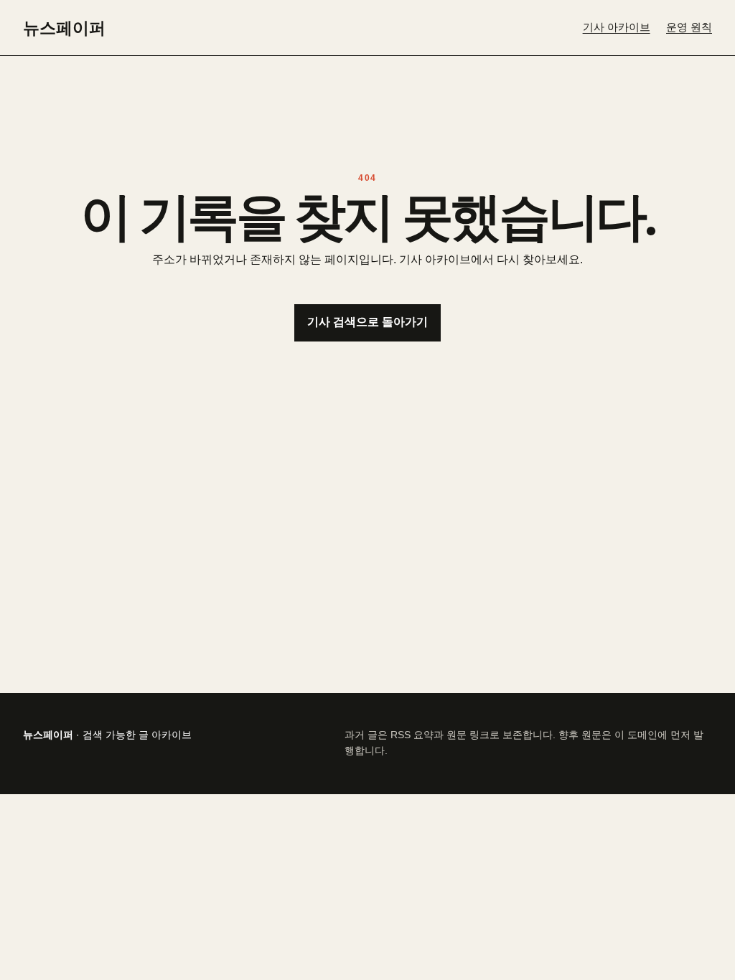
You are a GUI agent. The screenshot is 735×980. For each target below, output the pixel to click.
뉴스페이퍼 (64, 27)
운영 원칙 (689, 27)
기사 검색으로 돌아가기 (367, 322)
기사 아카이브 (616, 27)
